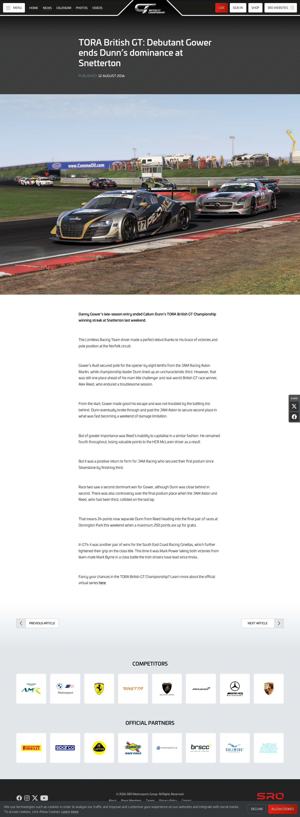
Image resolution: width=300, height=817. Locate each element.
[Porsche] (269, 689)
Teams (150, 800)
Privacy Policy (168, 800)
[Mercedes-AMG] (235, 689)
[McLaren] (201, 689)
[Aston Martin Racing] (31, 689)
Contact (186, 800)
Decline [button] (257, 809)
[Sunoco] (133, 748)
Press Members (131, 800)
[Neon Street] (269, 748)
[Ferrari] (99, 689)
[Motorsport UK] (167, 748)
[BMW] (65, 689)
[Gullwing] (235, 748)
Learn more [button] (70, 811)
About (113, 800)
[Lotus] (99, 748)
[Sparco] (65, 748)
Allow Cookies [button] (282, 809)
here (102, 582)
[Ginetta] (133, 689)
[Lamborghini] (167, 689)
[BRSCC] (201, 748)
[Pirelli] (31, 748)
